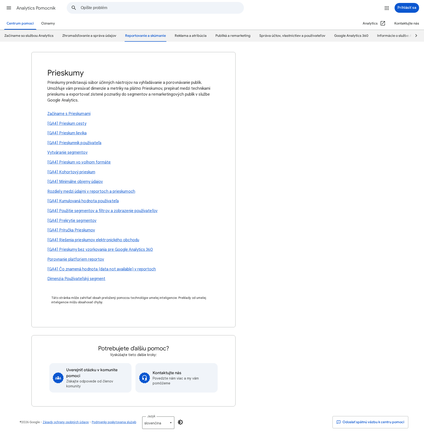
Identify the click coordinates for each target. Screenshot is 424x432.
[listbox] (158, 422)
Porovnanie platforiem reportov (75, 259)
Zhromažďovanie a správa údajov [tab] (89, 36)
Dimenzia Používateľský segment (76, 278)
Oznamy (48, 23)
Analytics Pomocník (35, 8)
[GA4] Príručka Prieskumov (71, 230)
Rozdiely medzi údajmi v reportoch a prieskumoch (91, 191)
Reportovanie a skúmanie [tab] (145, 36)
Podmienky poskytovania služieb (114, 422)
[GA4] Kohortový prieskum (71, 172)
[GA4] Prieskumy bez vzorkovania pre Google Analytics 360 (100, 249)
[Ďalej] (414, 36)
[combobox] (162, 7)
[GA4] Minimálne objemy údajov (75, 181)
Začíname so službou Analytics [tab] (28, 36)
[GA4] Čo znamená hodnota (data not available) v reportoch (101, 269)
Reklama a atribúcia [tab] (191, 36)
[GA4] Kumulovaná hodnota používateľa (83, 201)
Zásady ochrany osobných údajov (66, 422)
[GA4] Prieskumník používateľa (74, 142)
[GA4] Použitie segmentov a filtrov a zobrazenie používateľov (102, 210)
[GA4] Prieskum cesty (66, 123)
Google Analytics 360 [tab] (351, 36)
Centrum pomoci (20, 23)
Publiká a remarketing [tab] (233, 36)
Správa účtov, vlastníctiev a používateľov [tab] (292, 36)
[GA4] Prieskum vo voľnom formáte (79, 162)
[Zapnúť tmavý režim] (180, 422)
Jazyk (151, 416)
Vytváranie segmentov (67, 152)
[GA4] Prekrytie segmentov (71, 220)
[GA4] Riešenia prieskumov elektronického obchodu (93, 240)
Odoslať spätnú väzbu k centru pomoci (373, 422)
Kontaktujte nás (406, 23)
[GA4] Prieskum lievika (67, 133)
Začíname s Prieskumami (69, 113)
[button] (9, 8)
